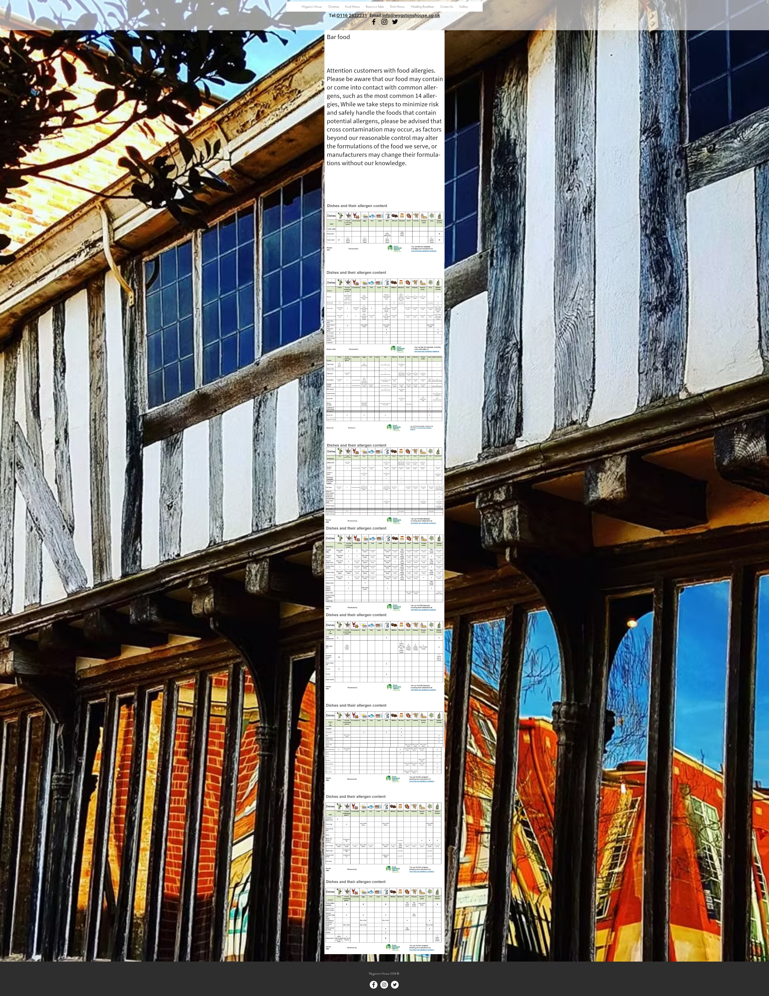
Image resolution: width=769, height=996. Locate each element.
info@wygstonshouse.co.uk (411, 15)
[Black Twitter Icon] (395, 22)
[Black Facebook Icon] (374, 22)
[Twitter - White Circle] (395, 985)
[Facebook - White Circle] (373, 985)
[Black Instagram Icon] (384, 22)
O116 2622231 (352, 15)
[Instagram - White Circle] (384, 985)
